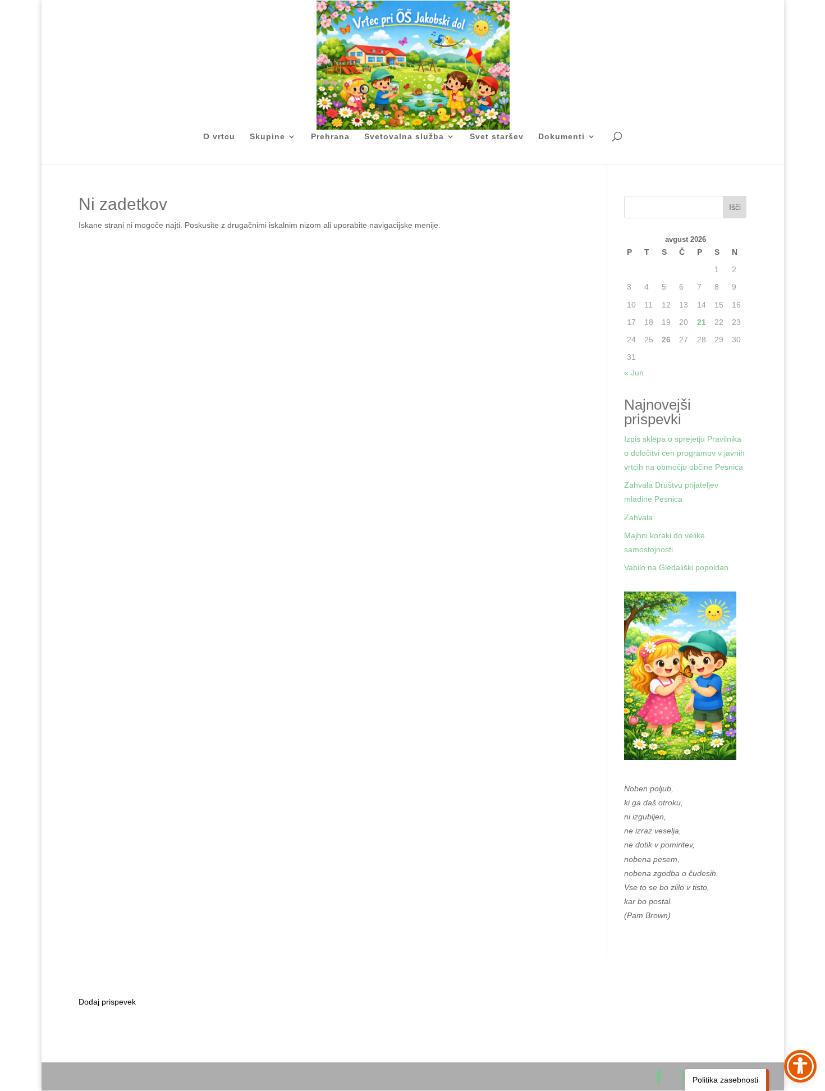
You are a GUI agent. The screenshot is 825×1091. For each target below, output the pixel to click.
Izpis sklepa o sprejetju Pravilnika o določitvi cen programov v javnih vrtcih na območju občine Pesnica (684, 452)
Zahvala (638, 517)
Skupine (267, 136)
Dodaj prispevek (107, 1001)
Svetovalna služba (404, 136)
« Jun (634, 372)
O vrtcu (219, 136)
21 (701, 322)
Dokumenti (561, 136)
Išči (735, 207)
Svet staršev (497, 136)
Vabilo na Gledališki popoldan (676, 567)
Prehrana (330, 136)
